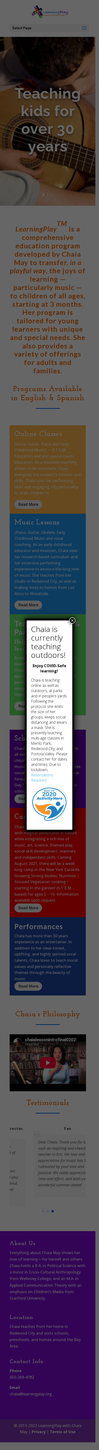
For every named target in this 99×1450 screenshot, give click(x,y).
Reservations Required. (42, 777)
